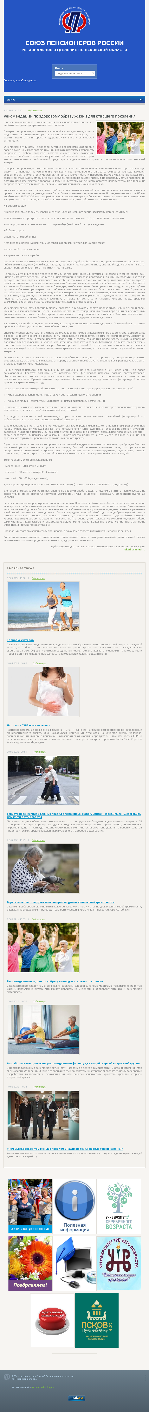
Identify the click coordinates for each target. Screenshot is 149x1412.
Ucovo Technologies (43, 1387)
